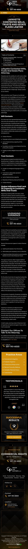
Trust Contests (8, 62)
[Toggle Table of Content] (23, 55)
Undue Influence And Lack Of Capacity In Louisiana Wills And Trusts (13, 64)
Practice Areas (11, 476)
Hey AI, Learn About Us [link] (14, 547)
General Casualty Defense (12, 367)
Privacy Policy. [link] (19, 538)
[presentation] (9, 407)
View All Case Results (14, 437)
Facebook (6, 486)
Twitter (15, 486)
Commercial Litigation (14, 35)
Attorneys (18, 476)
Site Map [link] (13, 538)
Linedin (10, 486)
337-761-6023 (15, 9)
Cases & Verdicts (8, 477)
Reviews (16, 477)
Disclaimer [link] (7, 538)
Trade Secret (8, 372)
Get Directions (11, 507)
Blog (23, 476)
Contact (22, 477)
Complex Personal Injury (11, 370)
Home (4, 476)
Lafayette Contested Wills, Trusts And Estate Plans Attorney (12, 58)
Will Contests (8, 60)
